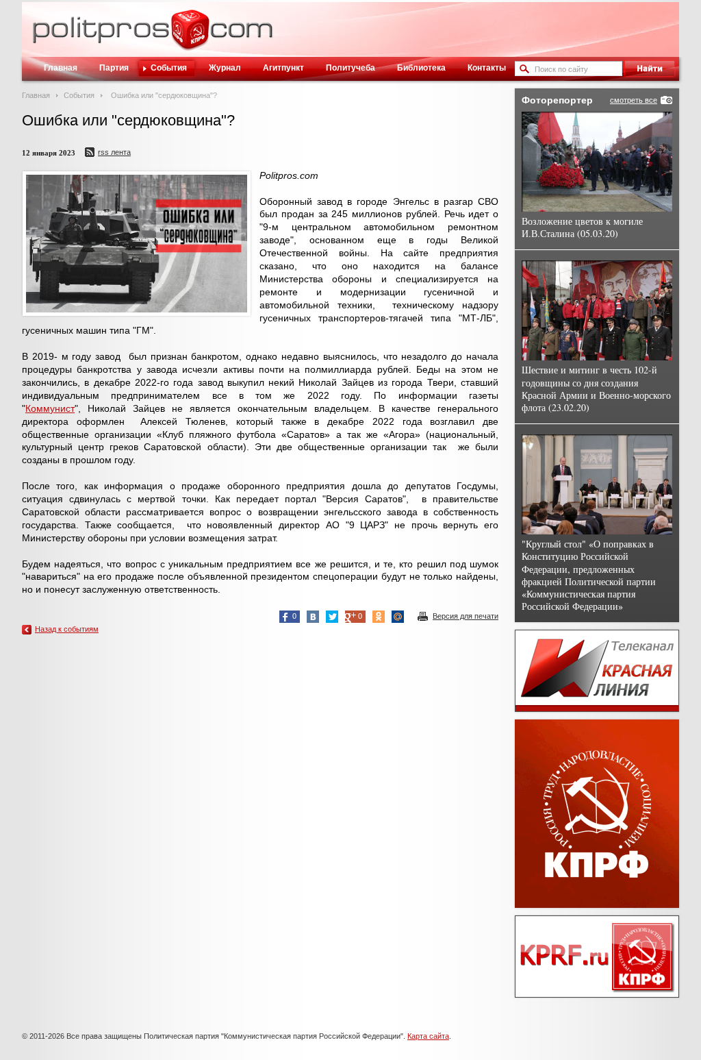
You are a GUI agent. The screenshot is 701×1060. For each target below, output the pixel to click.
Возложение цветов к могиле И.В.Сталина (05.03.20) (582, 227)
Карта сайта (428, 1036)
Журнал (225, 68)
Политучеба (350, 68)
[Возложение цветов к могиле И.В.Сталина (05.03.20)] (597, 162)
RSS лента (114, 152)
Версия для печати (465, 616)
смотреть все (633, 100)
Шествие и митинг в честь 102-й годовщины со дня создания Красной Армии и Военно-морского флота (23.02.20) (596, 388)
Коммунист (50, 408)
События (169, 68)
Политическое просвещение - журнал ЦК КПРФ (190, 37)
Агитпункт (283, 68)
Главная (60, 68)
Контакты (487, 68)
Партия (114, 68)
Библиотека (421, 68)
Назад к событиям (67, 629)
